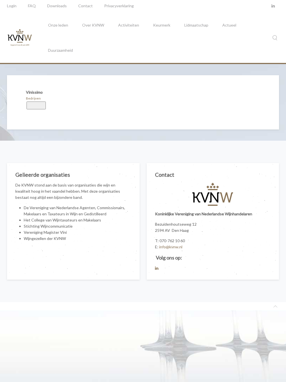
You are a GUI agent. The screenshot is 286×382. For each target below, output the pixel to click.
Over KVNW (93, 25)
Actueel (229, 25)
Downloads (57, 5)
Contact (85, 5)
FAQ (32, 5)
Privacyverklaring (119, 5)
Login (11, 5)
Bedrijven (33, 98)
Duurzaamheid (60, 50)
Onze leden (58, 25)
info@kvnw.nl (170, 246)
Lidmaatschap (196, 25)
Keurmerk (161, 25)
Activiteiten (128, 25)
